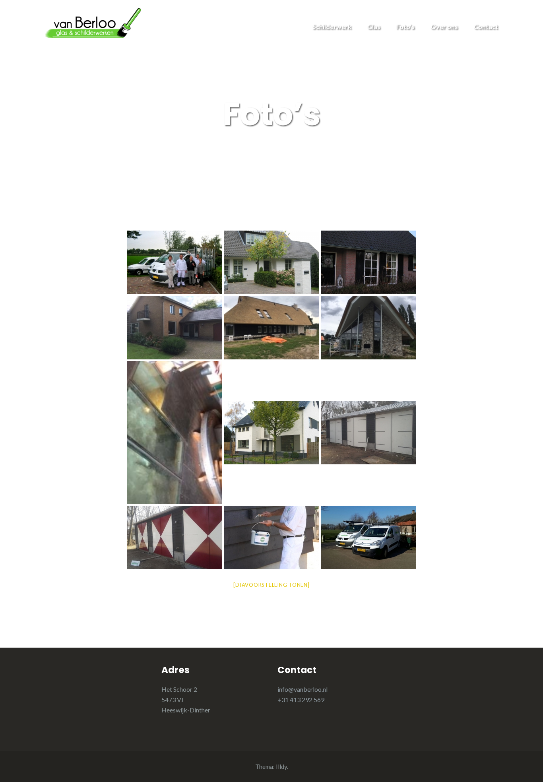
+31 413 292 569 (300, 699)
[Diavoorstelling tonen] (271, 585)
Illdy (281, 766)
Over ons (444, 26)
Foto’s (405, 26)
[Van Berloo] (93, 22)
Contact (486, 26)
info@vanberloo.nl (302, 689)
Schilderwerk (331, 26)
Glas (373, 26)
